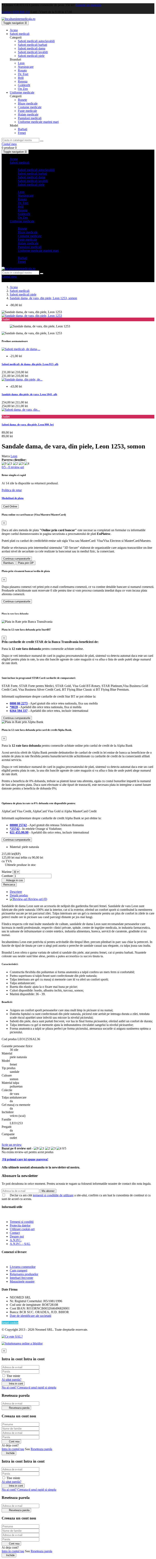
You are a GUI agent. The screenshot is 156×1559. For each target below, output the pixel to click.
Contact (7, 12)
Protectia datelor (20, 1225)
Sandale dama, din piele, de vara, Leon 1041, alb (29, 394)
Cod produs (9, 1039)
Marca (6, 456)
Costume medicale (29, 107)
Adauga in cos (13, 880)
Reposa (22, 81)
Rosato (22, 70)
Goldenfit (24, 85)
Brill (21, 77)
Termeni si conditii (22, 1221)
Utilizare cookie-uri (22, 1229)
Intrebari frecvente (21, 1278)
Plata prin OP (26, 562)
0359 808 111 (21, 12)
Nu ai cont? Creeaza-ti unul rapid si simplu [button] (29, 1387)
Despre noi (17, 1236)
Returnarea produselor (24, 1274)
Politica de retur (12, 490)
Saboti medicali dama (31, 48)
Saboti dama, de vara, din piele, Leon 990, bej (28, 424)
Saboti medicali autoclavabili (36, 41)
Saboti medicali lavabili (33, 52)
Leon (21, 63)
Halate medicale (28, 114)
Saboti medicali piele (31, 55)
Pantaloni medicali (29, 118)
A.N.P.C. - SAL (20, 1243)
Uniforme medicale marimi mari (38, 122)
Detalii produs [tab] (19, 895)
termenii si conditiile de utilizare (53, 1195)
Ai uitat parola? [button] (11, 1379)
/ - (13, 467)
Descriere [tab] (16, 891)
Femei (22, 133)
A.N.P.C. (16, 1240)
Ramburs (8, 562)
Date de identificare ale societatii (30, 1315)
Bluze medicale (28, 103)
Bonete (22, 100)
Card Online (10, 506)
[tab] (78, 498)
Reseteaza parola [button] (41, 1449)
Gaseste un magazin (88, 5)
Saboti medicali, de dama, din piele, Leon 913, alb (30, 364)
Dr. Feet (23, 74)
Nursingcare (26, 66)
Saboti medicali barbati (32, 44)
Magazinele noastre (22, 1281)
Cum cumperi (18, 1270)
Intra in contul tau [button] (13, 1449)
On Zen (23, 89)
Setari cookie (10, 1322)
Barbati (22, 129)
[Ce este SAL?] (12, 1336)
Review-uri (37, 899)
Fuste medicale (27, 111)
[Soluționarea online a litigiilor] (22, 1343)
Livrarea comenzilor (23, 1267)
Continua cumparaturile (16, 558)
